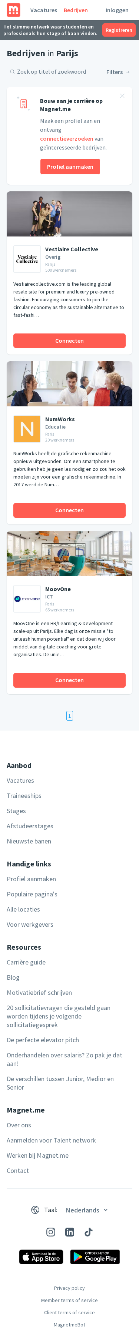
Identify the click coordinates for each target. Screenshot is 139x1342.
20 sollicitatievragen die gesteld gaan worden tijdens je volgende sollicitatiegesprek (58, 1016)
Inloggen (117, 10)
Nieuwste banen (29, 841)
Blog (13, 977)
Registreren (119, 30)
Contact (18, 1170)
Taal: (50, 1209)
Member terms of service (69, 1300)
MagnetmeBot (69, 1324)
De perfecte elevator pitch (43, 1040)
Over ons (19, 1125)
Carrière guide (26, 962)
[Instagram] (50, 1232)
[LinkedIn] (69, 1232)
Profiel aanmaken (70, 166)
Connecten (69, 340)
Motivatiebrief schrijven (39, 992)
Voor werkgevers (30, 924)
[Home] (13, 10)
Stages (16, 810)
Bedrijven (76, 10)
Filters (114, 72)
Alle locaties (23, 909)
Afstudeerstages (30, 826)
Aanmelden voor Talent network (51, 1140)
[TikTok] (88, 1232)
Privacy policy (69, 1288)
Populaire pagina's (32, 894)
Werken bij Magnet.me (38, 1155)
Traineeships (24, 795)
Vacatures (43, 10)
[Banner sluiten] (122, 97)
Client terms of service (69, 1312)
